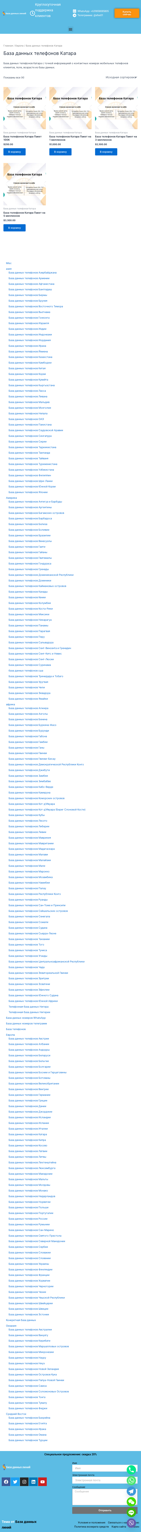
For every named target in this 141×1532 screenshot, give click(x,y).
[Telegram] (131, 1491)
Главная (8, 45)
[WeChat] (131, 1501)
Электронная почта (83, 1475)
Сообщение (78, 1487)
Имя (74, 1463)
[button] (70, 29)
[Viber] (131, 1523)
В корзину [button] (14, 151)
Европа (19, 45)
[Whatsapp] (131, 1480)
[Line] (131, 1512)
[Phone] (131, 1470)
